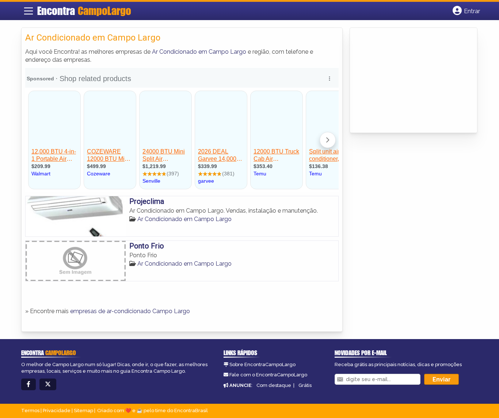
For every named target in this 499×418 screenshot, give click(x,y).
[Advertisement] (408, 80)
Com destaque (273, 385)
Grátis (305, 385)
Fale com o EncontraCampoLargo (268, 374)
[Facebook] (28, 385)
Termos (30, 410)
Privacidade (57, 410)
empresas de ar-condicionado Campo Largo (130, 311)
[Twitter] (47, 385)
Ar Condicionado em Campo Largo (199, 51)
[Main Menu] (28, 11)
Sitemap (83, 410)
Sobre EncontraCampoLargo (262, 364)
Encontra (84, 10)
